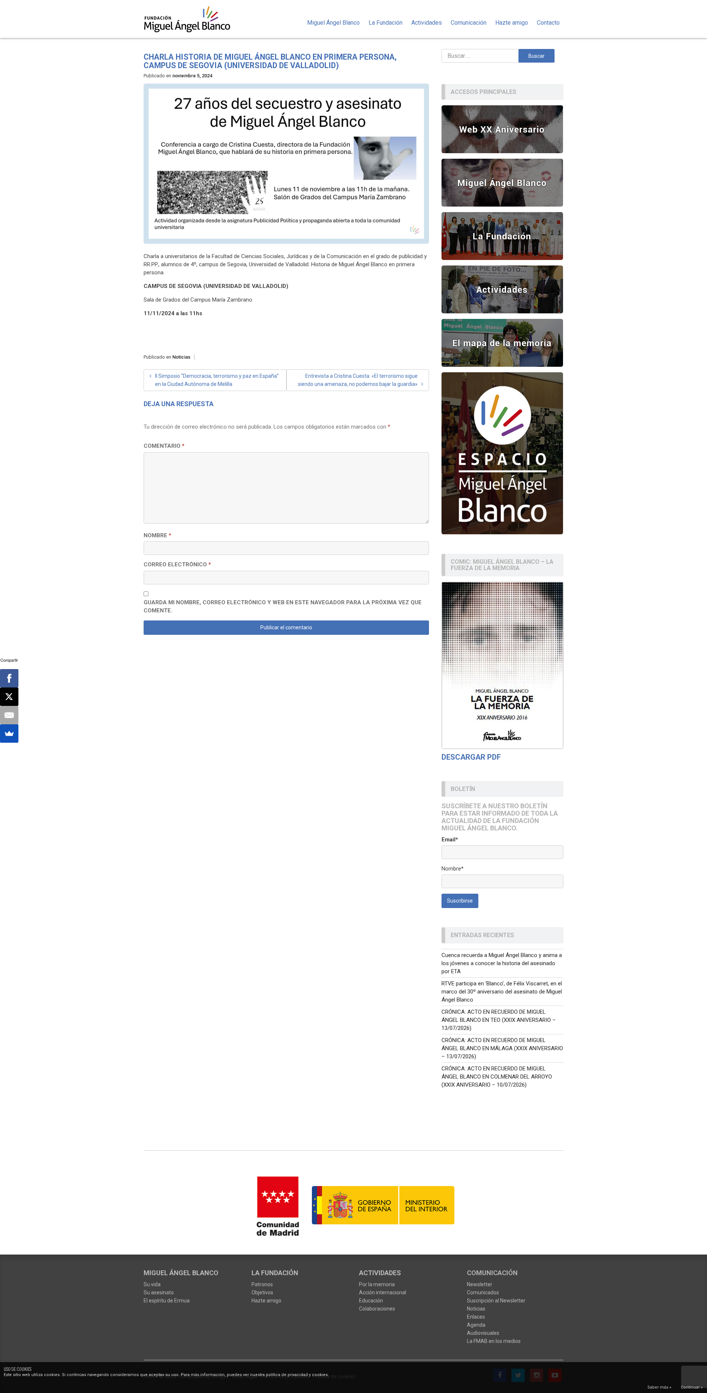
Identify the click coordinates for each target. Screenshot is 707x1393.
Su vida (152, 1284)
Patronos (262, 1284)
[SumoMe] (9, 733)
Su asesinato (159, 1292)
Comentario (164, 446)
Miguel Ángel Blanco (333, 22)
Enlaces (476, 1317)
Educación (371, 1301)
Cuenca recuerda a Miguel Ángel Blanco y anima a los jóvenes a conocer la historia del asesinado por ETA (502, 963)
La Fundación (385, 22)
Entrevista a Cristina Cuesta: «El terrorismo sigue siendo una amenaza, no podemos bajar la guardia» (358, 380)
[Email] (9, 715)
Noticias (181, 357)
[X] (9, 696)
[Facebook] (9, 678)
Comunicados (483, 1292)
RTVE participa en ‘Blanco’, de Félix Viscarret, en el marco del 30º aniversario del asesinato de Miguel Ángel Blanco (502, 991)
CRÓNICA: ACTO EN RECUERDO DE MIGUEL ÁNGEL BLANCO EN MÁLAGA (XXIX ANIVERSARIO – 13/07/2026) (502, 1048)
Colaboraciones (377, 1309)
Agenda (476, 1325)
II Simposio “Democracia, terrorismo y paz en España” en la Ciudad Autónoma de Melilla (217, 380)
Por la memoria (377, 1284)
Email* (450, 839)
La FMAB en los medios (494, 1341)
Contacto (548, 22)
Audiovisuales (483, 1333)
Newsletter (479, 1284)
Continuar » (692, 1387)
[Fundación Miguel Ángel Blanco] (192, 19)
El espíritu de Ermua (167, 1301)
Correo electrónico (177, 564)
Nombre (157, 535)
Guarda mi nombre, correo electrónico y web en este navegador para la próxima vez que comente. (283, 606)
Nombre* (453, 868)
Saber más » (659, 1387)
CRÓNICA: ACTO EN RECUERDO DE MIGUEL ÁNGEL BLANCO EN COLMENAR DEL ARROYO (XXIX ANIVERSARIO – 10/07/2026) (497, 1076)
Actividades (426, 22)
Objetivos (262, 1292)
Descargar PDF (471, 757)
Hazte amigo (511, 22)
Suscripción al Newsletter (496, 1301)
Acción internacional (382, 1292)
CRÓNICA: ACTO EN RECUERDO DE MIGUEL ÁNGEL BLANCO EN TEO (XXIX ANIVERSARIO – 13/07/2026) (499, 1020)
